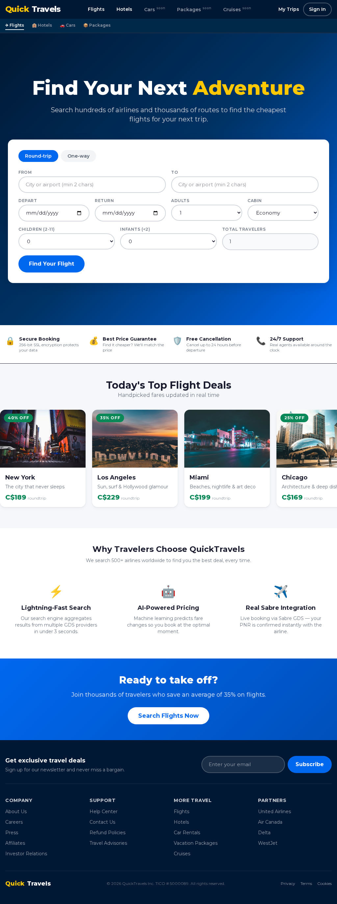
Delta (264, 833)
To (174, 172)
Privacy (288, 883)
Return (104, 200)
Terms (306, 883)
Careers (14, 822)
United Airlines (274, 811)
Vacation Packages (196, 843)
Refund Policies (107, 833)
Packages (194, 9)
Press (11, 833)
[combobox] (92, 184)
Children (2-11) (36, 229)
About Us (16, 811)
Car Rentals (187, 833)
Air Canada (270, 822)
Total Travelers (244, 229)
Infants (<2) (135, 229)
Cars (154, 9)
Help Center (103, 811)
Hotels (124, 9)
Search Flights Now (168, 715)
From (25, 172)
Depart (27, 200)
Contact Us (102, 822)
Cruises (237, 9)
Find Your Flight (51, 264)
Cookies (324, 883)
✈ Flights (14, 25)
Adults (180, 200)
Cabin (254, 200)
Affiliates (15, 843)
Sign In (317, 9)
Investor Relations (26, 854)
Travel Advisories (108, 843)
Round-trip (38, 156)
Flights (96, 9)
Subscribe (310, 764)
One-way (78, 156)
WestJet (267, 843)
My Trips (288, 9)
